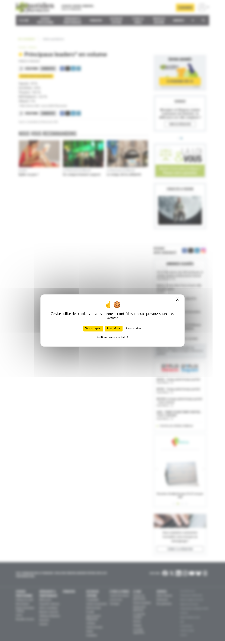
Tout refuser (114, 328)
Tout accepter (93, 328)
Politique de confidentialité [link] (112, 337)
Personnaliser (133, 328)
